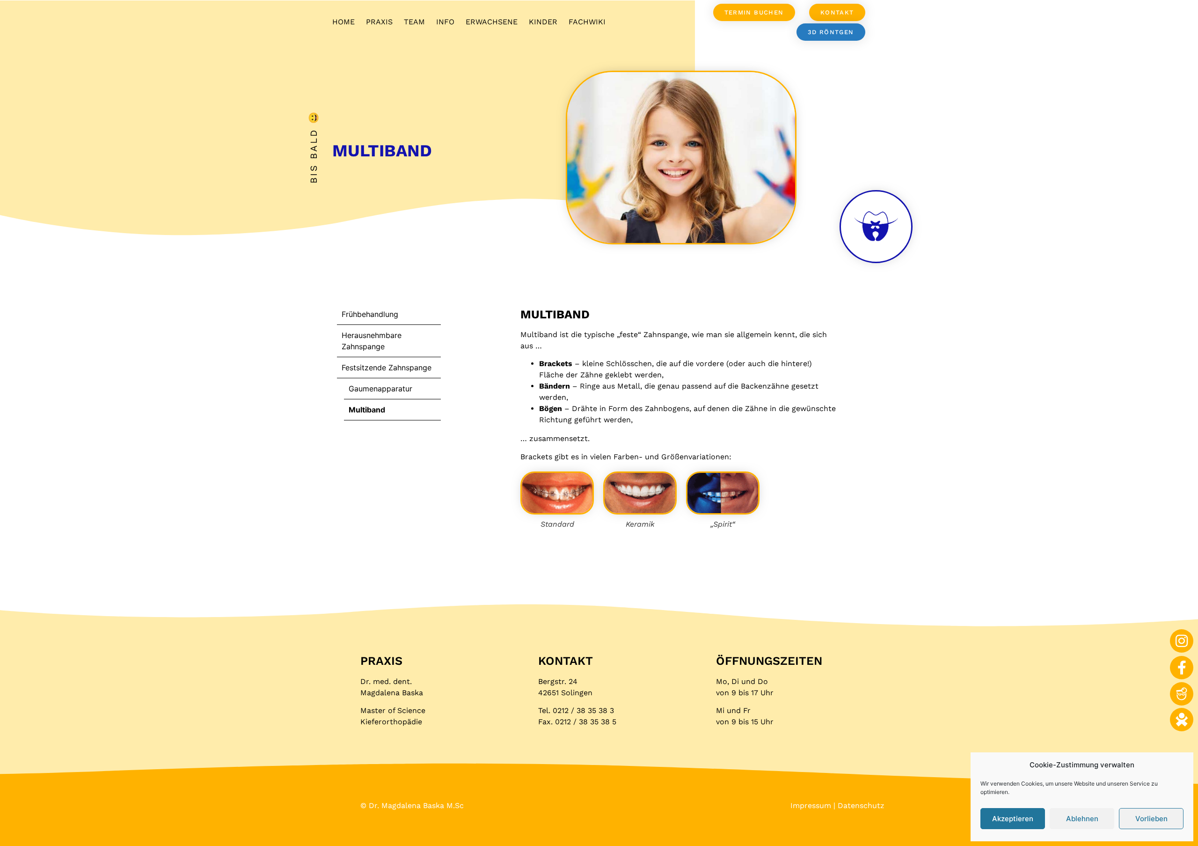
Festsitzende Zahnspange (386, 367)
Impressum (810, 805)
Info (445, 21)
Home (343, 21)
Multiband (367, 409)
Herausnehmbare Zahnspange (372, 341)
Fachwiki (587, 21)
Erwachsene (492, 21)
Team (414, 21)
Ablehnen (1082, 818)
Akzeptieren (1012, 818)
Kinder (543, 21)
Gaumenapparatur (380, 388)
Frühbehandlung (370, 314)
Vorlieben (1151, 818)
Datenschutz (861, 805)
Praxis (379, 21)
